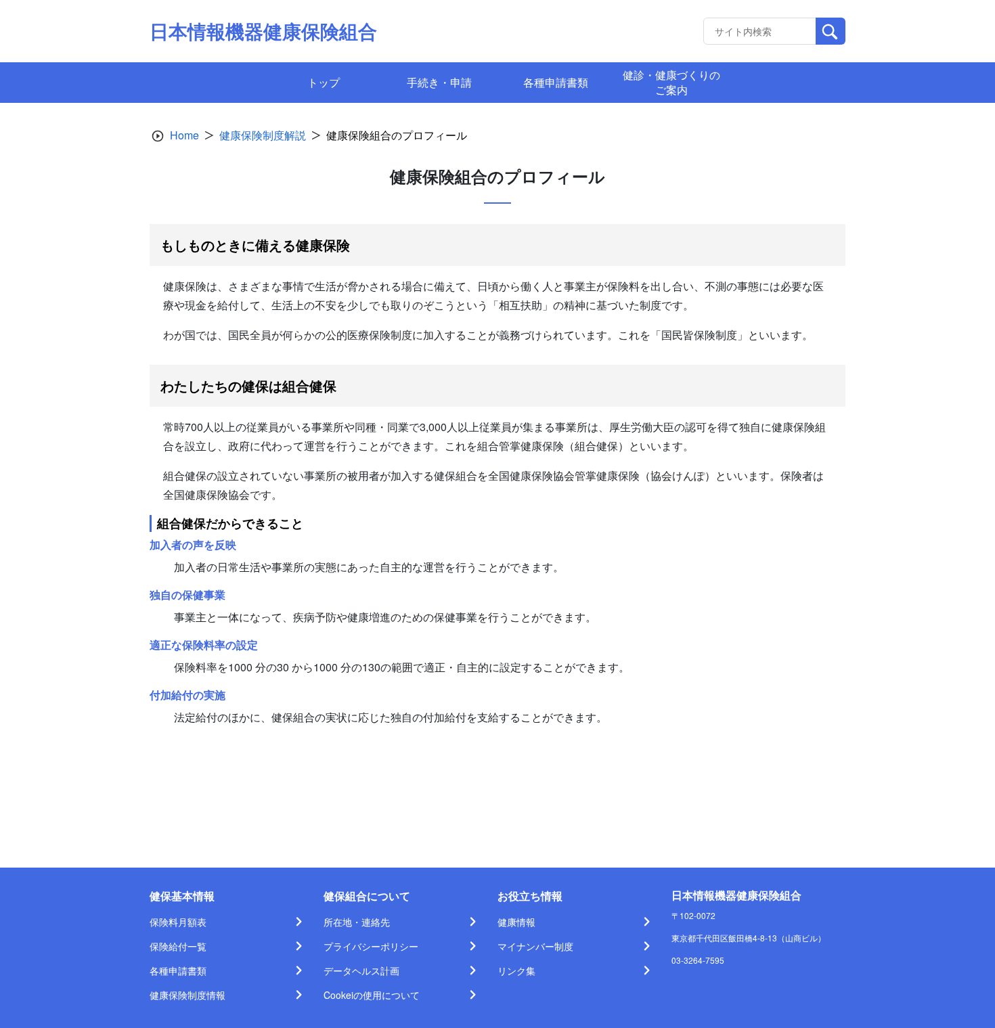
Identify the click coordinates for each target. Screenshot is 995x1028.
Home (184, 135)
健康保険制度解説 (262, 135)
